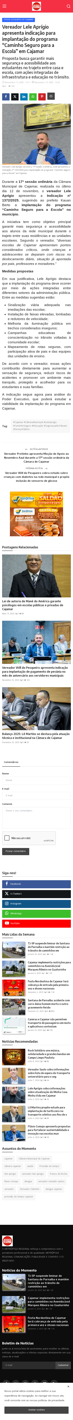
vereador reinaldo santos (51, 1182)
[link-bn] (36, 514)
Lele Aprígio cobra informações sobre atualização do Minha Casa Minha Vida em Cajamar (47, 1092)
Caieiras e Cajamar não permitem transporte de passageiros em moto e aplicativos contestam (49, 1023)
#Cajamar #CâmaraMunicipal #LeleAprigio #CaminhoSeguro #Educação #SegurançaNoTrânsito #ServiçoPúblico (40, 426)
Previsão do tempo (49, 1166)
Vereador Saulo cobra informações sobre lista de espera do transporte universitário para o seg (49, 1073)
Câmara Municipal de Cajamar (34, 1159)
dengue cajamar (54, 1189)
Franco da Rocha (58, 1174)
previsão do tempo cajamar (18, 1197)
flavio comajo (11, 1182)
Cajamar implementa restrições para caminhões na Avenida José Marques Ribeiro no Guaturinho (49, 966)
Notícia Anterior (38, 449)
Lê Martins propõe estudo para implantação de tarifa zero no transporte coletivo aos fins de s (47, 1111)
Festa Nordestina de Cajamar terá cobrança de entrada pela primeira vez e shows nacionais (48, 985)
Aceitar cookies (36, 1410)
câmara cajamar (12, 1166)
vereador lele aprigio (33, 1174)
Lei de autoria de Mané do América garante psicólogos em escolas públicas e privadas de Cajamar (32, 605)
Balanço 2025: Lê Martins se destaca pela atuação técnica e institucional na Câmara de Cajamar (36, 736)
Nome (5, 774)
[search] (68, 6)
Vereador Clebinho (29, 1189)
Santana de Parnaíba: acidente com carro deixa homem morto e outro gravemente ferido (49, 1004)
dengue (28, 1182)
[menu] (4, 6)
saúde (30, 1166)
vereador (9, 1189)
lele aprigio (10, 1174)
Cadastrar (63, 1365)
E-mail (5, 789)
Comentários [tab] (11, 762)
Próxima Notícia (34, 468)
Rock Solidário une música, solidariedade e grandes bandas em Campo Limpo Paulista (49, 1054)
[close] (68, 1386)
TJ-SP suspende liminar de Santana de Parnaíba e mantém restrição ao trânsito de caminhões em (49, 947)
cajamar (8, 1159)
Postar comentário (16, 851)
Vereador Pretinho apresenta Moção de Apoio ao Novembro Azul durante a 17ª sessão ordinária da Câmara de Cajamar (36, 457)
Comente (7, 804)
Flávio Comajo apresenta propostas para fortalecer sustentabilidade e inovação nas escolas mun (49, 1130)
